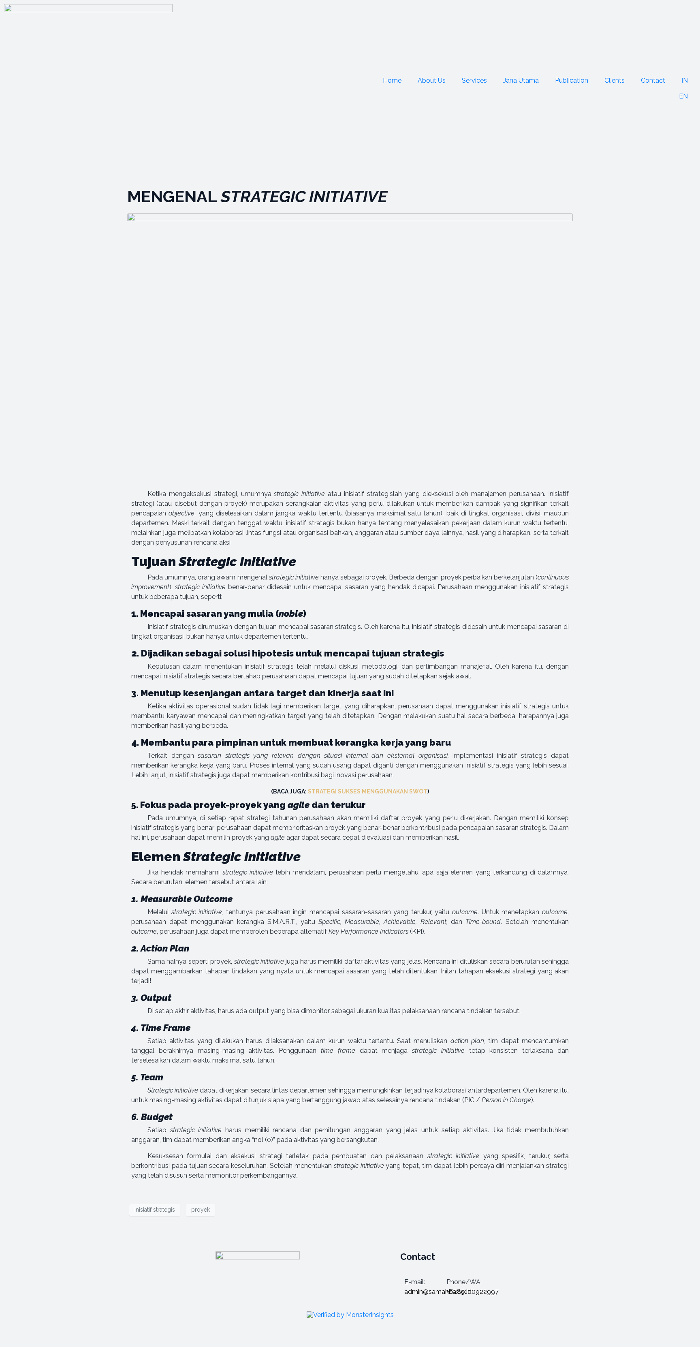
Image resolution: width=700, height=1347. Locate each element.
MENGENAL (257, 196)
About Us (432, 80)
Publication (571, 80)
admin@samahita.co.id (438, 1292)
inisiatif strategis (154, 1209)
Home (392, 80)
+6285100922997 (472, 1292)
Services (474, 80)
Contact (653, 80)
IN (684, 80)
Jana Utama (521, 80)
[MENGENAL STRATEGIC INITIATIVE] (350, 338)
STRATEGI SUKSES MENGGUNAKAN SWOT (367, 791)
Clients (614, 80)
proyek (200, 1209)
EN (683, 96)
